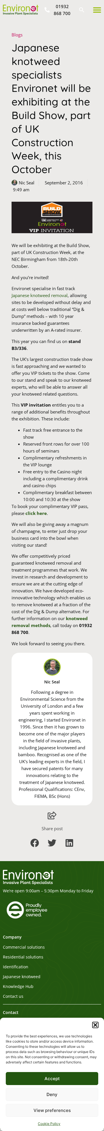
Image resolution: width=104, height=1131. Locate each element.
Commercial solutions (24, 947)
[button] (95, 1025)
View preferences (52, 1110)
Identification (15, 967)
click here (36, 513)
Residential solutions (23, 957)
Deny (52, 1094)
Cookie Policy (49, 1123)
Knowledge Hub (18, 986)
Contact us (13, 996)
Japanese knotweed (21, 977)
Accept (52, 1078)
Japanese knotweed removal (40, 295)
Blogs (17, 35)
